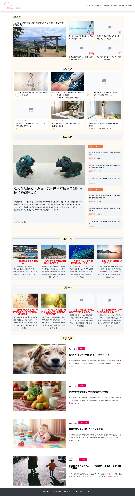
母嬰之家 (121, 5)
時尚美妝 (98, 5)
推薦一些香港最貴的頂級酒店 (112, 262)
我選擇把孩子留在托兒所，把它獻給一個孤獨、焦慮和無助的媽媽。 (95, 467)
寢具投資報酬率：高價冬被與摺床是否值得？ (109, 311)
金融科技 (106, 5)
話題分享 (129, 5)
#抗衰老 (78, 98)
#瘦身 (93, 128)
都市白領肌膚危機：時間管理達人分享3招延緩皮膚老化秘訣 (25, 312)
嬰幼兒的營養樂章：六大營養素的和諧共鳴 (88, 392)
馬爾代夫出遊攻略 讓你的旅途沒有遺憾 (82, 262)
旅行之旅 (113, 5)
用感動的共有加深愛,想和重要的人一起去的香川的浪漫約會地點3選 (39, 24)
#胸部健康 (101, 128)
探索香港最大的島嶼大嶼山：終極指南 (55, 262)
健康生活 (90, 5)
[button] (63, 38)
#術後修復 (69, 98)
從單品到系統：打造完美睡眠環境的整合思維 (81, 311)
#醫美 (61, 98)
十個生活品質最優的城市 (27, 262)
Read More (73, 403)
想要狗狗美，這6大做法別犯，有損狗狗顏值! (89, 355)
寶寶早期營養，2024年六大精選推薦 (86, 429)
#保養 (109, 128)
